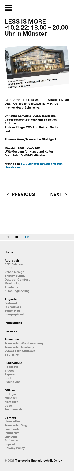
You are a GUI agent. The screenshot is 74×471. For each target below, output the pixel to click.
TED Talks (12, 354)
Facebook (12, 429)
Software (11, 440)
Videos (10, 370)
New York (11, 401)
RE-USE (10, 268)
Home (9, 252)
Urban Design (14, 272)
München (11, 398)
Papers (10, 374)
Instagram (12, 433)
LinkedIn (11, 436)
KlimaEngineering (17, 291)
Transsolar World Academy (24, 343)
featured (11, 303)
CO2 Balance (14, 264)
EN (7, 237)
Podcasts (11, 367)
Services (11, 331)
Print (8, 378)
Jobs (8, 405)
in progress (13, 307)
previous (23, 194)
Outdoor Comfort (17, 279)
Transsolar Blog (16, 425)
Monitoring (12, 283)
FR (27, 237)
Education (12, 339)
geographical (14, 314)
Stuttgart (11, 394)
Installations (13, 323)
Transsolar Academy (19, 347)
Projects (11, 299)
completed (12, 310)
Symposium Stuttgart (20, 351)
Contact (10, 417)
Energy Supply (15, 276)
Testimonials (14, 409)
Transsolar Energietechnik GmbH (39, 460)
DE (17, 237)
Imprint (10, 444)
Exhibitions (12, 382)
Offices (10, 390)
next (56, 194)
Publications (13, 363)
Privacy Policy (15, 448)
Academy (11, 287)
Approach (12, 260)
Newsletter (12, 421)
